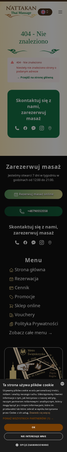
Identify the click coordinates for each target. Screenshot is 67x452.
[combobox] (62, 384)
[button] (33, 418)
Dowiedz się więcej (40, 412)
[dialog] (33, 415)
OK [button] (33, 427)
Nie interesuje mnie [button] (33, 436)
